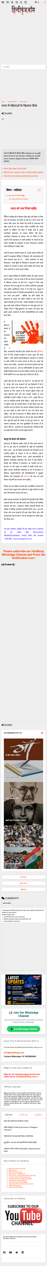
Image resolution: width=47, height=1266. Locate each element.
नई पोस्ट (23, 877)
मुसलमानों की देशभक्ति (13, 864)
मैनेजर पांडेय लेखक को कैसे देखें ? (15, 169)
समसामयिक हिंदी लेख (12, 101)
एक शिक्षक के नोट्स (12, 777)
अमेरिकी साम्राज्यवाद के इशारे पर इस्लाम (19, 842)
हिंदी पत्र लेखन (13, 1170)
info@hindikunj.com (14, 1052)
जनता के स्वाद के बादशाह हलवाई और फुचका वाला (21, 176)
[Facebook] (7, 2)
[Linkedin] (25, 2)
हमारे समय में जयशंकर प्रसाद (16, 820)
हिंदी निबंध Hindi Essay (15, 1172)
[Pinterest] (17, 2)
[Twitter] (12, 2)
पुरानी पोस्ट (23, 883)
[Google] (21, 2)
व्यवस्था (26, 476)
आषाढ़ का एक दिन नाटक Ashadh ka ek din (21, 1184)
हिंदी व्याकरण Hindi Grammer (17, 1169)
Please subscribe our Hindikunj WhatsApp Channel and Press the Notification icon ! (23, 555)
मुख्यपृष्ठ (23, 889)
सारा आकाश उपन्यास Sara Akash (18, 1182)
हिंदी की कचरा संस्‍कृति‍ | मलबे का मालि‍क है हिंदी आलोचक (23, 172)
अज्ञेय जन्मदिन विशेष (12, 798)
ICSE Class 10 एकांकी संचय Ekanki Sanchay (22, 1175)
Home (3, 101)
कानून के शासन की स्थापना (20, 199)
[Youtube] (2, 2)
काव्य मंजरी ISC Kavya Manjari (18, 1180)
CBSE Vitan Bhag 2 (15, 1185)
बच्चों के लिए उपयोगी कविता (16, 1187)
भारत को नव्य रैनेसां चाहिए (16, 196)
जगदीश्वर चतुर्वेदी (23, 101)
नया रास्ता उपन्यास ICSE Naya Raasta (20, 1177)
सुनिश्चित (40, 351)
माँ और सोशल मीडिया (13, 755)
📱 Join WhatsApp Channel (23, 1029)
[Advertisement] (25, 39)
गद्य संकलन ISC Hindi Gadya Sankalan (20, 1179)
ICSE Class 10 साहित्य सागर (17, 1174)
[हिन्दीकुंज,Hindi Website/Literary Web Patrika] (23, 14)
